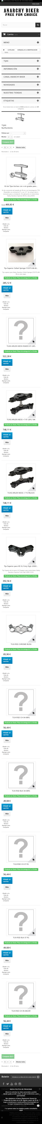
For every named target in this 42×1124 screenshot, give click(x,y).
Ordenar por (5, 133)
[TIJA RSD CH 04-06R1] (21, 702)
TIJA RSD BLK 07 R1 (21, 938)
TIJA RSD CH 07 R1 (21, 864)
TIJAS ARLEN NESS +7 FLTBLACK (21, 493)
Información (10, 69)
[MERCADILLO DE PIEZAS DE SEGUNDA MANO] (21, 1)
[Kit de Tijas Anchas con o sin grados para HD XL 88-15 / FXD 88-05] (21, 171)
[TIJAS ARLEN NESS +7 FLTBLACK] (21, 477)
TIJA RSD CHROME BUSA (21, 644)
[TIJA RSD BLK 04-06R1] (21, 775)
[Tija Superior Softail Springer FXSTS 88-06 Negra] (21, 253)
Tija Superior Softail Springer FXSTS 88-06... (21, 268)
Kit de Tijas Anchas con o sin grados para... (21, 186)
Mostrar (4, 137)
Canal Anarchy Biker (14, 77)
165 (38, 107)
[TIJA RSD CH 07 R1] (21, 849)
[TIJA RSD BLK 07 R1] (21, 922)
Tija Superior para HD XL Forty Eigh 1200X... (21, 566)
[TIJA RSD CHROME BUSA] (21, 629)
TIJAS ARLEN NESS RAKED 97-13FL (21, 346)
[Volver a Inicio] (4, 50)
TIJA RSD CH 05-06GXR (21, 1011)
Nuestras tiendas (13, 92)
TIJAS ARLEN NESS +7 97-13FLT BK (21, 420)
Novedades (9, 85)
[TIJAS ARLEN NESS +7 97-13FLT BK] (21, 404)
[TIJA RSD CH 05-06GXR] (21, 995)
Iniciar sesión (35, 3)
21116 (22, 107)
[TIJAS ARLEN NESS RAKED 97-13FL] (21, 330)
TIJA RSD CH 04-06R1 (21, 718)
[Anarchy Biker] (21, 12)
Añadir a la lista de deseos (6, 225)
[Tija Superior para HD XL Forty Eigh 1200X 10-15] (21, 551)
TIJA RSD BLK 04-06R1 (21, 791)
